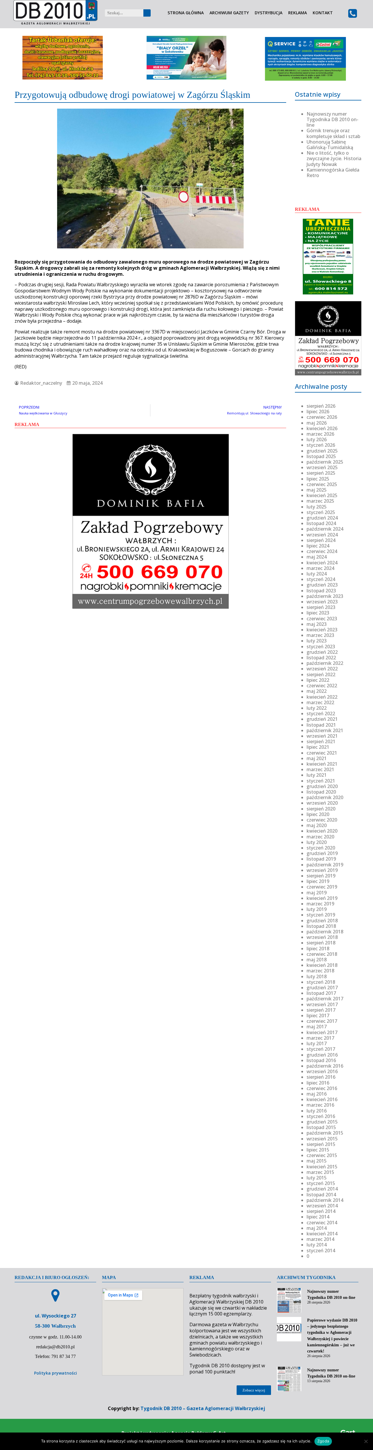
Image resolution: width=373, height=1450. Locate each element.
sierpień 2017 (321, 1010)
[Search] (147, 13)
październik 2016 (325, 1066)
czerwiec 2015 (322, 1155)
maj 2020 (317, 825)
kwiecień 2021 (322, 764)
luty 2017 (317, 1043)
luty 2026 (317, 439)
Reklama (297, 12)
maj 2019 (317, 892)
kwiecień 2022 (322, 697)
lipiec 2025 (318, 479)
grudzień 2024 (322, 518)
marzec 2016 (320, 1105)
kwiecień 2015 (322, 1166)
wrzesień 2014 (322, 1205)
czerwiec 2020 (322, 820)
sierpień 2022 (321, 674)
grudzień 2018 (322, 920)
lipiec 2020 (318, 814)
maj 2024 (317, 557)
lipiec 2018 (318, 948)
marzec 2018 (320, 970)
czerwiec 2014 (322, 1222)
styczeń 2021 (321, 781)
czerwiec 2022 (322, 685)
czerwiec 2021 (322, 753)
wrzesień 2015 (322, 1138)
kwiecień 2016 (322, 1099)
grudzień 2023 (322, 585)
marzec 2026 (320, 434)
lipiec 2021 (318, 747)
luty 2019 (317, 909)
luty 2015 (317, 1178)
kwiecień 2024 (322, 562)
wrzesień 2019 (322, 870)
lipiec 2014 (318, 1217)
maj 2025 (317, 490)
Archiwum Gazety (229, 12)
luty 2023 (317, 640)
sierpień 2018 (321, 942)
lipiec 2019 (318, 881)
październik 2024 (325, 529)
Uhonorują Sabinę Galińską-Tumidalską (330, 145)
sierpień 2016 (321, 1077)
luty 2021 (317, 775)
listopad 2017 (321, 993)
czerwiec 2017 (322, 1021)
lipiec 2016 (318, 1083)
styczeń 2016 (321, 1116)
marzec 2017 (320, 1038)
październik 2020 (325, 797)
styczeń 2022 (321, 713)
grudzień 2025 (322, 451)
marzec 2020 (320, 836)
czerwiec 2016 (322, 1088)
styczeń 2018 (321, 982)
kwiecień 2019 (322, 898)
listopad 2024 (321, 523)
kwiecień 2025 (322, 495)
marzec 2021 (320, 769)
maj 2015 (317, 1161)
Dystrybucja (268, 12)
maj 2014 (317, 1228)
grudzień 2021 (322, 719)
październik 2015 (325, 1133)
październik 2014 (325, 1200)
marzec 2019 (320, 903)
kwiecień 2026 (322, 428)
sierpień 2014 (321, 1211)
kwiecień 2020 (322, 831)
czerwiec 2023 (322, 618)
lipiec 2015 (318, 1150)
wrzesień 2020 (322, 803)
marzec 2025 (320, 501)
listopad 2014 (321, 1194)
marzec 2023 (320, 635)
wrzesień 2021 (322, 736)
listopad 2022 (321, 657)
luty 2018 (317, 976)
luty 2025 (317, 507)
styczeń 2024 (321, 579)
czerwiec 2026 (322, 417)
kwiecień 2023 (322, 629)
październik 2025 (325, 462)
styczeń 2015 (321, 1183)
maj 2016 (317, 1094)
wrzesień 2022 (322, 668)
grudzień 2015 (322, 1122)
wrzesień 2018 (322, 937)
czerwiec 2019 (322, 887)
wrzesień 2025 (322, 467)
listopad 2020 (321, 792)
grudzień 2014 (322, 1189)
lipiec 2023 (318, 613)
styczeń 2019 (321, 915)
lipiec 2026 (318, 411)
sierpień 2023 (321, 607)
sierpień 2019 (321, 876)
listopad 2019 (321, 859)
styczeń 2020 (321, 848)
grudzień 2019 (322, 853)
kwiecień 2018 (322, 965)
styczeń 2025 (321, 512)
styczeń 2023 (321, 646)
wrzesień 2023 (322, 601)
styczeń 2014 (321, 1250)
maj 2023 (317, 624)
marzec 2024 (320, 568)
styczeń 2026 (321, 445)
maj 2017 (317, 1026)
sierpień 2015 (321, 1144)
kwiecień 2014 (322, 1233)
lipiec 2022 (318, 680)
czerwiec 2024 (322, 551)
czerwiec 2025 (322, 484)
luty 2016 (317, 1111)
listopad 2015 (321, 1127)
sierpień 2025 (321, 473)
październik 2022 (325, 663)
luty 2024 (317, 574)
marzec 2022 (320, 702)
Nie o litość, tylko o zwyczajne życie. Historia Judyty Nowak (334, 158)
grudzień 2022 (322, 652)
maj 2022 (317, 691)
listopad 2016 (321, 1060)
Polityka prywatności (55, 1373)
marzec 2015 (320, 1172)
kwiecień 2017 (322, 1032)
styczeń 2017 (321, 1049)
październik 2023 (325, 596)
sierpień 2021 (321, 741)
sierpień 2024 (321, 540)
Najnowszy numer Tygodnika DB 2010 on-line (332, 119)
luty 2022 (317, 708)
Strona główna (186, 12)
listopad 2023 (321, 590)
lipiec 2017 (318, 1015)
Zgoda (323, 1441)
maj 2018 (317, 959)
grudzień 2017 (322, 987)
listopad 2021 (321, 725)
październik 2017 (325, 998)
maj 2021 (317, 758)
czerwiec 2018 (322, 954)
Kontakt (323, 12)
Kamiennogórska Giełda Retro (333, 173)
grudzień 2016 (322, 1055)
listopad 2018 (321, 926)
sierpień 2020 (321, 809)
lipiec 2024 (318, 546)
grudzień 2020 (322, 786)
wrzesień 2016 (322, 1071)
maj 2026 (317, 423)
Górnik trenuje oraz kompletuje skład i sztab (333, 133)
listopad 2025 (321, 456)
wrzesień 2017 (322, 1004)
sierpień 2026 (321, 406)
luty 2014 (317, 1244)
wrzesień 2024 (322, 534)
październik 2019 (325, 864)
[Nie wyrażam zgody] (366, 1441)
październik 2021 (325, 730)
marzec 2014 (320, 1239)
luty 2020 (317, 842)
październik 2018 (325, 931)
